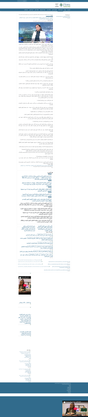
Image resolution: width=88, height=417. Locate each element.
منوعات (65, 9)
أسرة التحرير (31, 9)
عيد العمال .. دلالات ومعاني (25, 302)
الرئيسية (68, 9)
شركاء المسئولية (42, 9)
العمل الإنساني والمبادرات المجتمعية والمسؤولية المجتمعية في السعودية (25, 333)
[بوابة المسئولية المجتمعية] (44, 5)
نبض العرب (26, 9)
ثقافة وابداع (49, 9)
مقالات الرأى (37, 9)
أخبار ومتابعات (60, 9)
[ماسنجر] (87, 394)
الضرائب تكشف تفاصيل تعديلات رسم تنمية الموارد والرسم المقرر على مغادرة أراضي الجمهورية (59, 261)
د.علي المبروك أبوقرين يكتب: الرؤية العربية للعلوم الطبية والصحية (28, 372)
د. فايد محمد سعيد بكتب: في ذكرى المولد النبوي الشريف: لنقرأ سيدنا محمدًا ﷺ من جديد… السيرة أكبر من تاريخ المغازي (27, 356)
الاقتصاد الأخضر (54, 9)
